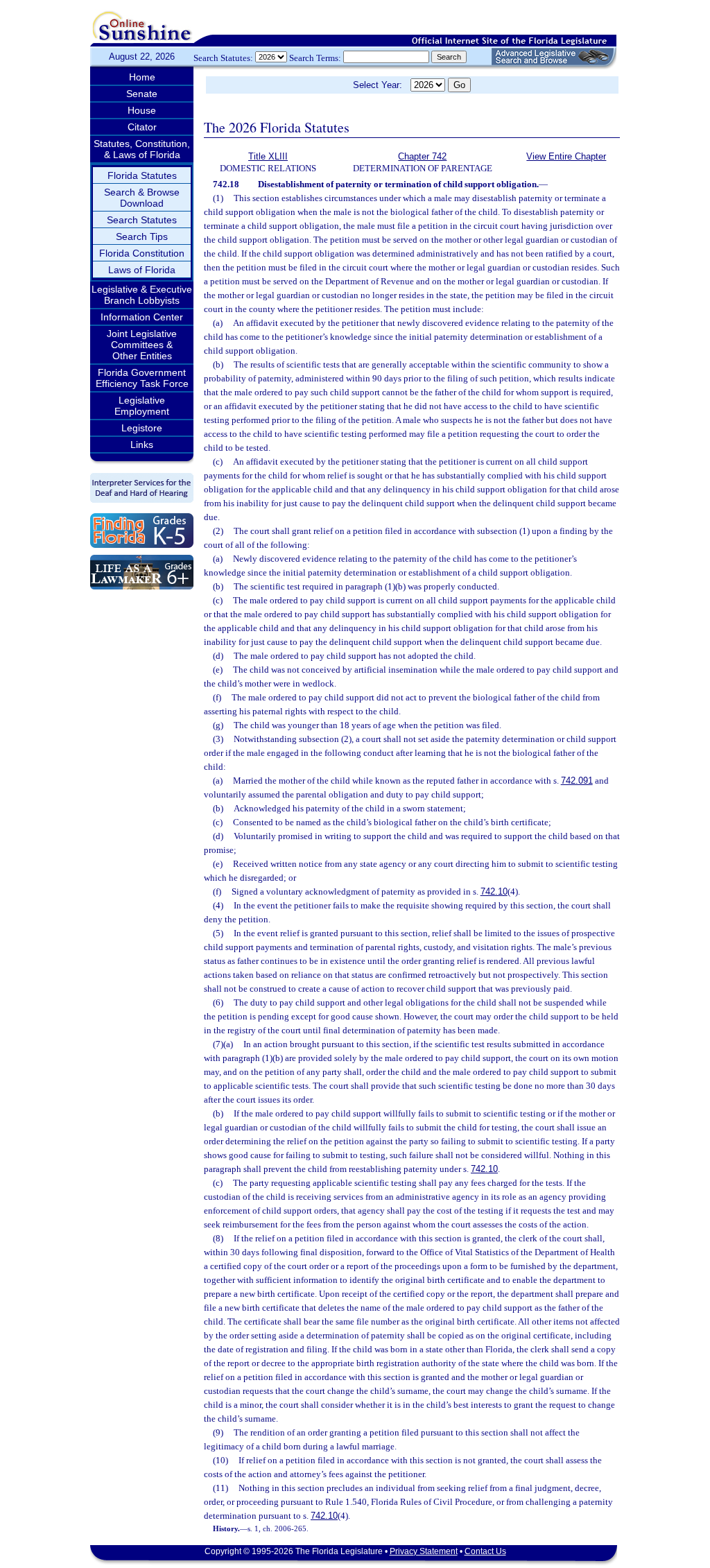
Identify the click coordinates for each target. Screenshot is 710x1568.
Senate (141, 93)
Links (141, 444)
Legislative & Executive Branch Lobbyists (142, 295)
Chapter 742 (422, 156)
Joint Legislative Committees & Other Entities (142, 344)
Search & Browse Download (142, 198)
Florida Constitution (141, 253)
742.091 (577, 780)
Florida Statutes (142, 175)
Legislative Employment (141, 406)
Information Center (142, 316)
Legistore (141, 427)
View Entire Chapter (566, 156)
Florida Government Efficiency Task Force (142, 378)
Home (142, 77)
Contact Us (485, 1551)
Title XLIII (268, 156)
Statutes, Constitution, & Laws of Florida (142, 149)
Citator (142, 126)
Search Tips (142, 236)
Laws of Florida (141, 269)
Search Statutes (142, 219)
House (142, 110)
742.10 (494, 891)
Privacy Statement (424, 1551)
